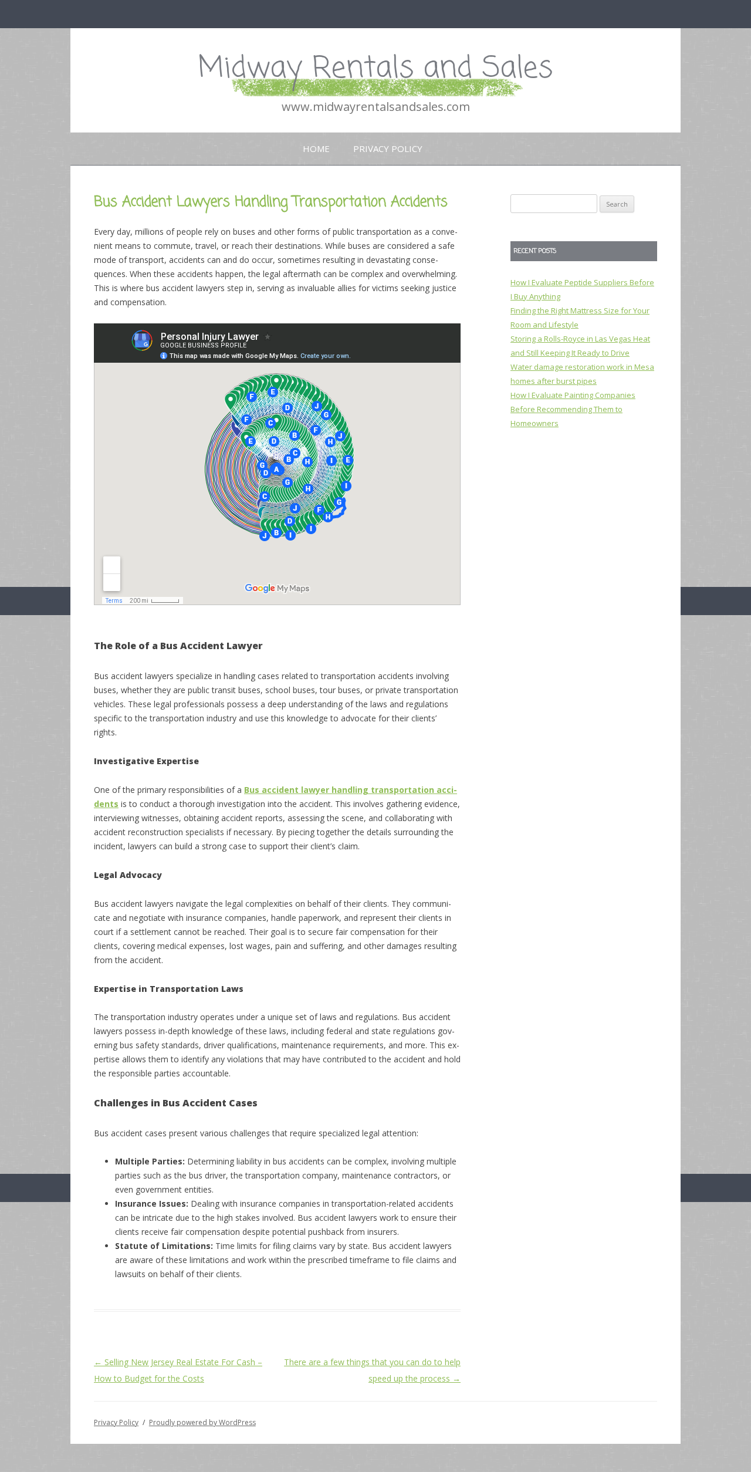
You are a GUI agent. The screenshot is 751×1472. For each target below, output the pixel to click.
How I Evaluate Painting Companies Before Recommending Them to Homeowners (572, 409)
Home (316, 148)
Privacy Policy (387, 148)
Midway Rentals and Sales (375, 69)
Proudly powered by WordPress (202, 1422)
